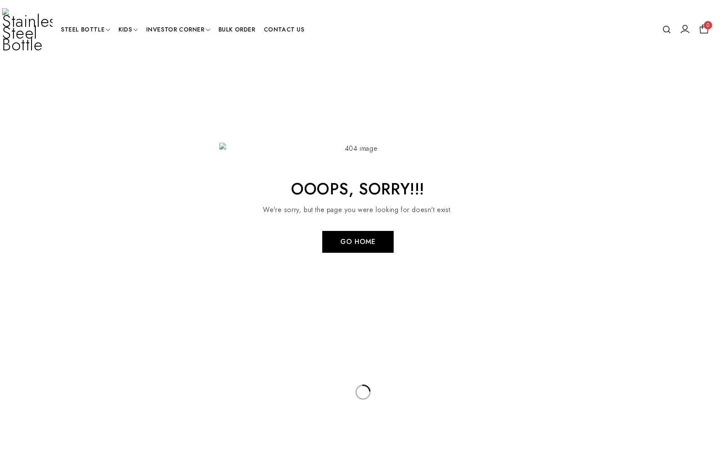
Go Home (358, 241)
